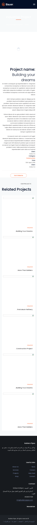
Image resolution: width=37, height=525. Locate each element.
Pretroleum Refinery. (25, 309)
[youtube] (7, 455)
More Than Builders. (25, 270)
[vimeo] (10, 455)
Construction (30, 158)
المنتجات (20, 521)
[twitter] (2, 455)
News (33, 467)
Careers (32, 470)
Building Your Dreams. (24, 231)
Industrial (19, 25)
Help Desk (31, 473)
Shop (16, 476)
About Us (15, 467)
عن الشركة (7, 521)
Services (15, 470)
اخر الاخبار (27, 521)
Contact (32, 476)
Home (27, 25)
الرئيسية (32, 521)
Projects (15, 473)
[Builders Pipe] (8, 4)
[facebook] (4, 455)
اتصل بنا (14, 521)
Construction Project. (24, 348)
